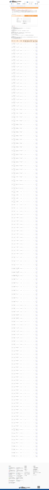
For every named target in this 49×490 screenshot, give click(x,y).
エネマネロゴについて (27, 472)
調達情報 (25, 467)
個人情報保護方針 (35, 469)
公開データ (25, 469)
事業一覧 (10, 466)
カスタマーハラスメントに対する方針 (37, 473)
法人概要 (34, 466)
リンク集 (25, 475)
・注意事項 (25, 470)
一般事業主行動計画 (35, 467)
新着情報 (25, 466)
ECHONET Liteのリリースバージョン (20, 21)
